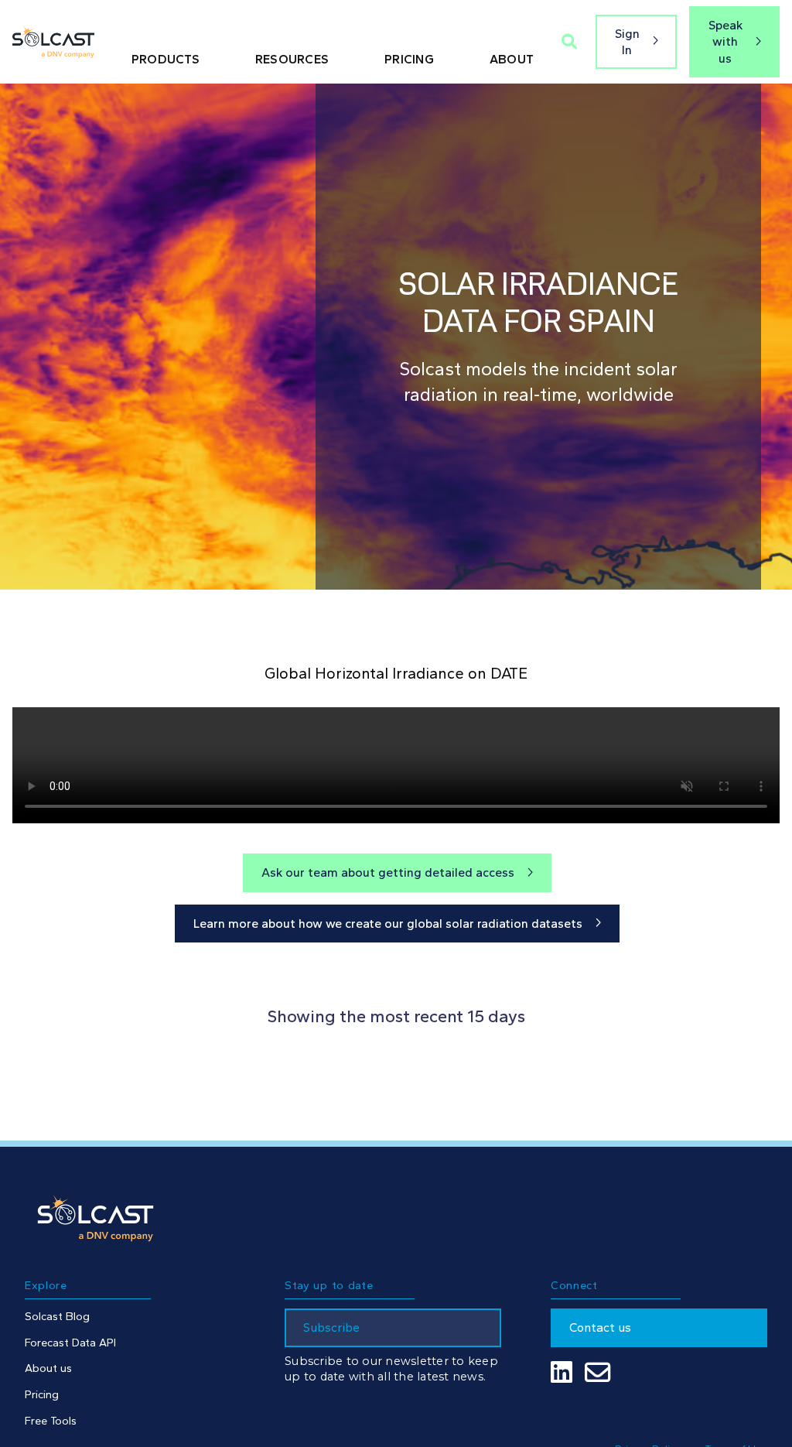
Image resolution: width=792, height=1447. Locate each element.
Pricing (42, 1394)
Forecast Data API (70, 1343)
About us (48, 1368)
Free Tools (51, 1421)
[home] (53, 42)
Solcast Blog (57, 1316)
